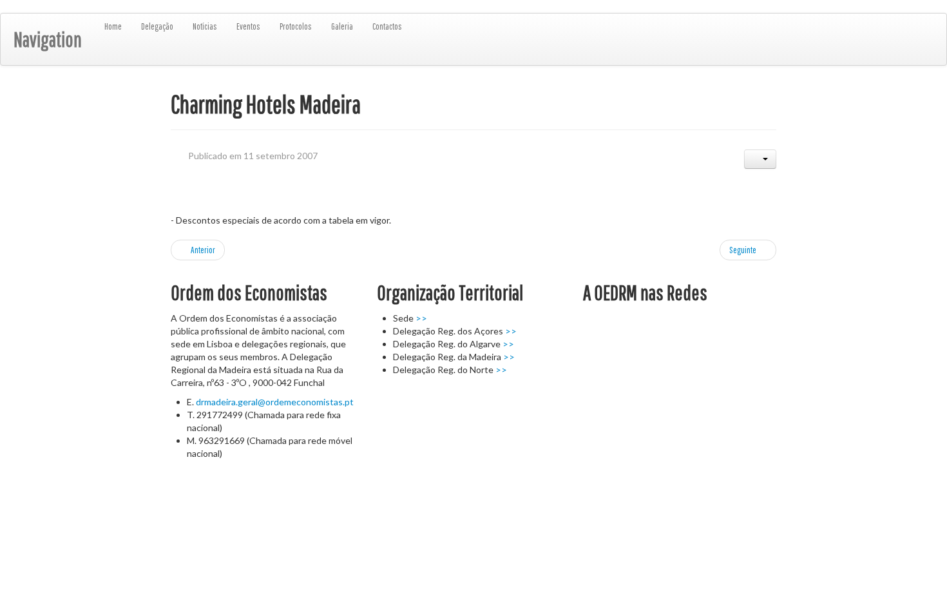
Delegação (157, 26)
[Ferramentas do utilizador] (760, 159)
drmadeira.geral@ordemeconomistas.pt (275, 401)
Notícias (205, 26)
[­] (4, 491)
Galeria (342, 26)
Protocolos (296, 26)
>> (421, 318)
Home (113, 26)
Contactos (387, 26)
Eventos (248, 26)
